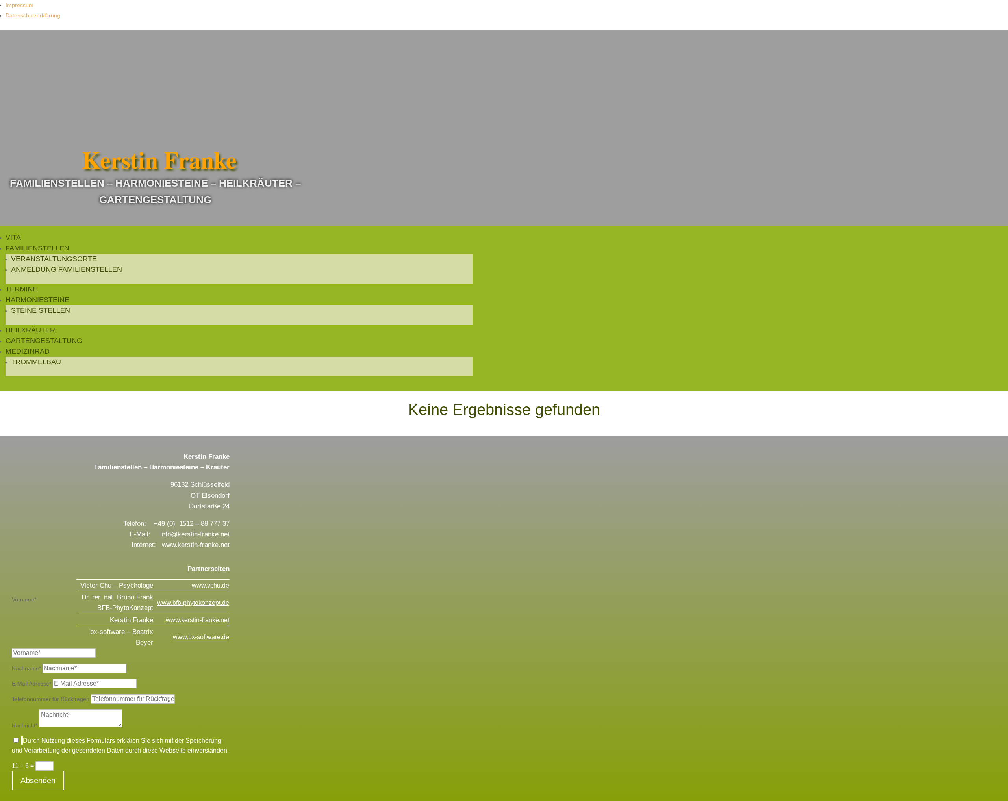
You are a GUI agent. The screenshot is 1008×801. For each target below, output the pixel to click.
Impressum (19, 5)
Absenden (38, 780)
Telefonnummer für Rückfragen (50, 699)
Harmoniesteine (37, 300)
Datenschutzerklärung (33, 15)
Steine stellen (40, 310)
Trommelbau (36, 362)
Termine (21, 289)
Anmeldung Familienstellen (66, 269)
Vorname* (24, 599)
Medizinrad (28, 351)
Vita (13, 237)
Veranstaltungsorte (54, 259)
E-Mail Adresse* (31, 683)
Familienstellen (37, 248)
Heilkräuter (30, 330)
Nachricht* (24, 725)
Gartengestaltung (44, 341)
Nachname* (26, 668)
